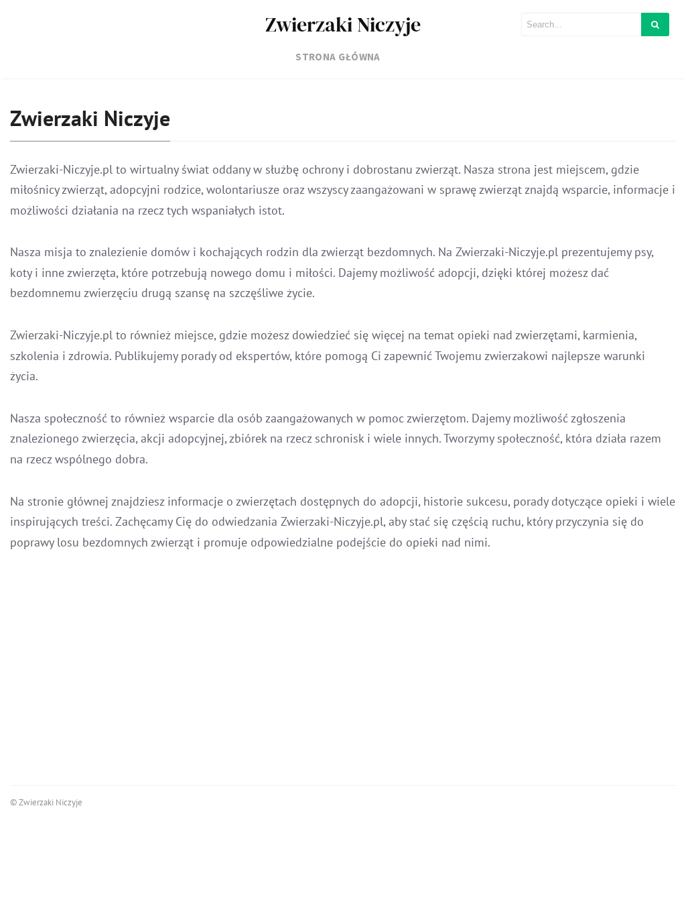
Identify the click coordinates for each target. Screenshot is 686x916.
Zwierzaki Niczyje (343, 24)
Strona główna (338, 56)
